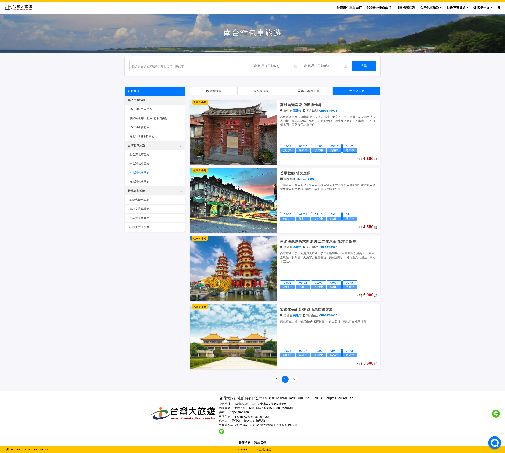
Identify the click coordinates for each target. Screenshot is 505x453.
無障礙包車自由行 (349, 7)
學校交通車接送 (139, 208)
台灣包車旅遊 (430, 7)
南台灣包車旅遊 (139, 172)
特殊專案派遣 (457, 7)
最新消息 (245, 442)
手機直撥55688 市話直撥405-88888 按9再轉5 (264, 408)
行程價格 (262, 90)
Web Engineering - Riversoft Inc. (29, 449)
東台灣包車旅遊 (139, 181)
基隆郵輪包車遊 (139, 199)
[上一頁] (276, 379)
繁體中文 (483, 7)
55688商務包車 (139, 127)
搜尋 (363, 66)
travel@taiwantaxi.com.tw (251, 416)
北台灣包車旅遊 (139, 154)
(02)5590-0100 (238, 412)
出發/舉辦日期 (310, 90)
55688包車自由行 (379, 7)
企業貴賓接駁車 (139, 217)
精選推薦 (215, 90)
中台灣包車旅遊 (139, 163)
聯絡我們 (260, 442)
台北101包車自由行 (142, 136)
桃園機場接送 (405, 7)
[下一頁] (294, 379)
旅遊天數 (358, 90)
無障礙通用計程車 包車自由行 (148, 118)
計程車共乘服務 (139, 227)
